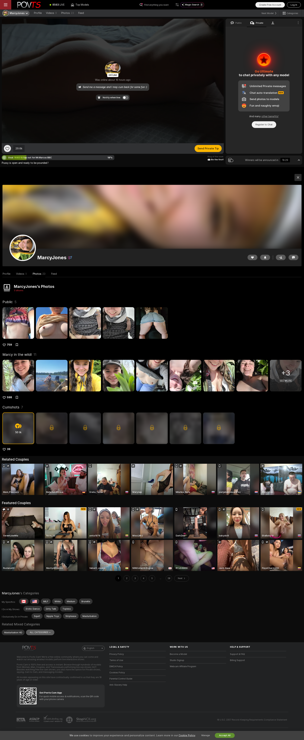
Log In (294, 5)
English (90, 648)
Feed (81, 13)
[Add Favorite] (7, 148)
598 (9, 397)
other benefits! (269, 116)
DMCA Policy (116, 666)
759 (9, 344)
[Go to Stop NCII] (86, 720)
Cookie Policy (187, 735)
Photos (67, 13)
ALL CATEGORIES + (40, 632)
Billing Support (237, 660)
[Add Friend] (281, 257)
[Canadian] (23, 601)
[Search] (177, 4)
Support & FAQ (237, 654)
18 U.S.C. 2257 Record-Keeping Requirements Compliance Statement (252, 720)
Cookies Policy (117, 672)
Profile (38, 13)
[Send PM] (293, 257)
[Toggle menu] (5, 4)
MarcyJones (11, 593)
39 (8, 449)
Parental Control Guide (120, 679)
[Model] (298, 177)
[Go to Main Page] (28, 4)
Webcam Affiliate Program (183, 666)
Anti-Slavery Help (118, 685)
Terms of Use (116, 660)
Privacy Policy (116, 654)
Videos (51, 13)
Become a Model (178, 654)
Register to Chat (264, 124)
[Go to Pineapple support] (69, 719)
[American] (34, 601)
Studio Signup (177, 660)
